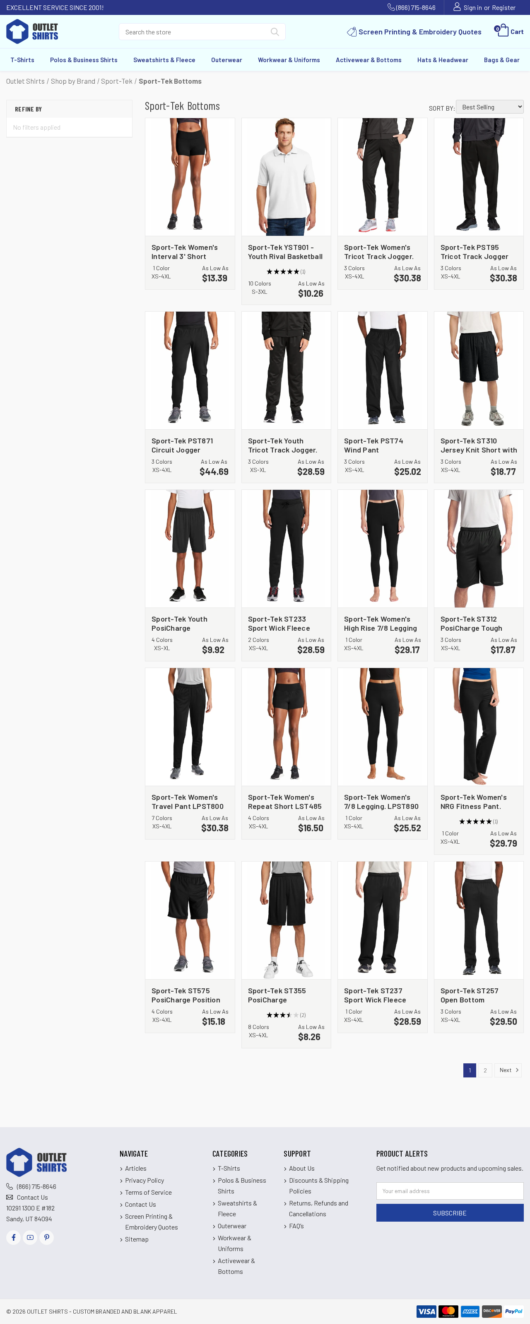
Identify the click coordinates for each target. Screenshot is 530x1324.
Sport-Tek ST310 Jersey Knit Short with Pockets (479, 445)
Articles (136, 1168)
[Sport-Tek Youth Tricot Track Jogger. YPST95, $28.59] (286, 370)
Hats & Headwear (442, 59)
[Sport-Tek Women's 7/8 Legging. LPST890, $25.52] (382, 727)
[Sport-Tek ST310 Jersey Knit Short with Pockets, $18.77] (479, 370)
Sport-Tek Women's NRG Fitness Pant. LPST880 (474, 801)
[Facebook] (13, 1237)
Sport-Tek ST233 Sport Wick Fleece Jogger (279, 623)
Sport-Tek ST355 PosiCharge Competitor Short (277, 995)
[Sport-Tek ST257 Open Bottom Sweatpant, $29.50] (479, 920)
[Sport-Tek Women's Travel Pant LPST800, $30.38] (190, 727)
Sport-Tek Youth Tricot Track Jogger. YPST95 (283, 445)
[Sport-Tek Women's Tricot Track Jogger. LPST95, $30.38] (382, 177)
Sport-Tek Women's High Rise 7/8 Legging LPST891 (380, 623)
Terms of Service (148, 1192)
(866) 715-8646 (416, 7)
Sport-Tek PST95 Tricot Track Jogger (475, 251)
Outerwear (226, 59)
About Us (302, 1168)
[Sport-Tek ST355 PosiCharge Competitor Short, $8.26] (286, 920)
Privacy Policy (144, 1180)
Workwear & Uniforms (289, 59)
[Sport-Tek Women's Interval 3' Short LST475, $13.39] (190, 177)
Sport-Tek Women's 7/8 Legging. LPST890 (381, 801)
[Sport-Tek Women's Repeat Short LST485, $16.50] (286, 727)
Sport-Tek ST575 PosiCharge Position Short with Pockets (186, 995)
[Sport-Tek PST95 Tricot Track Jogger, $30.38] (479, 177)
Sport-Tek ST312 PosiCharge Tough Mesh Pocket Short (472, 623)
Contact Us (32, 1197)
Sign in (473, 7)
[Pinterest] (46, 1237)
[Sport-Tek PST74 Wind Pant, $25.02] (382, 370)
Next (506, 1069)
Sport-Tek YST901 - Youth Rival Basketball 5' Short (285, 251)
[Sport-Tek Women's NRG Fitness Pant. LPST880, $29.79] (479, 727)
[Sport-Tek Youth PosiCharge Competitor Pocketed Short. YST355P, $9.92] (190, 549)
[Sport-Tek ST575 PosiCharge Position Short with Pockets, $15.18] (190, 920)
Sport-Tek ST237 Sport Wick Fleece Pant (375, 995)
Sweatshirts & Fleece (164, 59)
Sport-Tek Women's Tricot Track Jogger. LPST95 (379, 251)
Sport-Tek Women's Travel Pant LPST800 (188, 801)
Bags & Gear (502, 59)
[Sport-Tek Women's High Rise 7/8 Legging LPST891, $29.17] (382, 549)
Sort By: (442, 108)
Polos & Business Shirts (84, 59)
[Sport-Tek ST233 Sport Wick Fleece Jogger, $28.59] (286, 549)
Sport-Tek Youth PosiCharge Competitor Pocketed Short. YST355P (188, 623)
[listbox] (490, 107)
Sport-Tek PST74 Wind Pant (373, 445)
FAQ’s (296, 1226)
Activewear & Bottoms (369, 59)
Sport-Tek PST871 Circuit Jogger (182, 445)
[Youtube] (30, 1237)
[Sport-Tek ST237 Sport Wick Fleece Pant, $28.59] (382, 920)
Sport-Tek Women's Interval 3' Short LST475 (185, 251)
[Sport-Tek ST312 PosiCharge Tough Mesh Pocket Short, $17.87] (479, 549)
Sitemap (137, 1239)
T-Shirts (22, 59)
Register (504, 7)
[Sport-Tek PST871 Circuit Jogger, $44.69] (190, 370)
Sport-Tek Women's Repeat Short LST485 (285, 801)
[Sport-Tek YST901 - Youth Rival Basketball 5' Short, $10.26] (286, 177)
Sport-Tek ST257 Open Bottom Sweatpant (470, 995)
